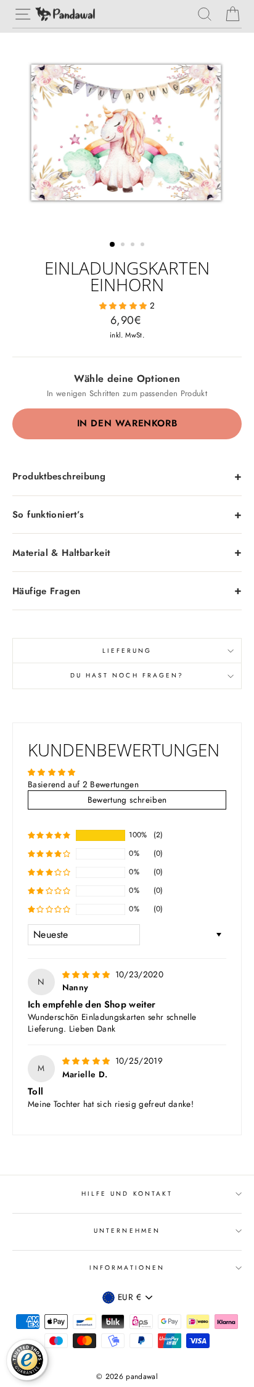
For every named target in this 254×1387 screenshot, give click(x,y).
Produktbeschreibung (58, 476)
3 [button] (134, 245)
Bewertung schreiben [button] (127, 799)
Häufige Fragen (46, 591)
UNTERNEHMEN (127, 1230)
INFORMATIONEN (127, 1267)
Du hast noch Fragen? (127, 675)
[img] (87, 974)
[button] (124, 305)
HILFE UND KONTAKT (127, 1193)
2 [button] (124, 245)
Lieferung (127, 650)
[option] (127, 132)
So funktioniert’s (48, 514)
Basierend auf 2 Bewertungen (83, 784)
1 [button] (113, 245)
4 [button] (144, 245)
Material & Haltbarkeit (61, 553)
